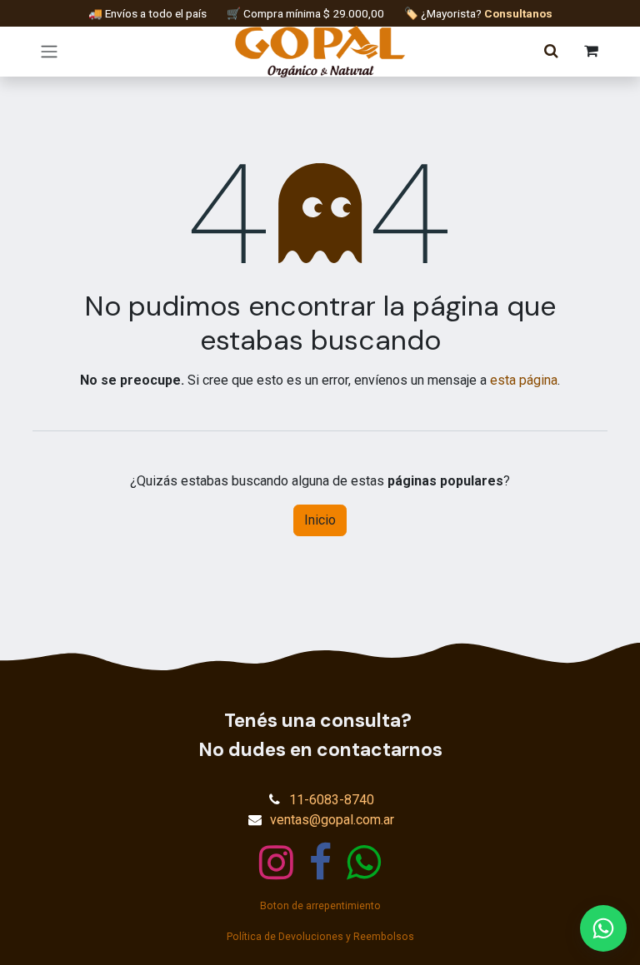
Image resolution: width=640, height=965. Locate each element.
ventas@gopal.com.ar (332, 820)
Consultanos (518, 13)
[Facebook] (320, 862)
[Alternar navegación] (49, 52)
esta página (524, 380)
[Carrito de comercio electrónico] (591, 51)
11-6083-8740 (331, 800)
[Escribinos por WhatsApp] (603, 928)
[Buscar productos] (551, 51)
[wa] (363, 862)
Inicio (320, 520)
